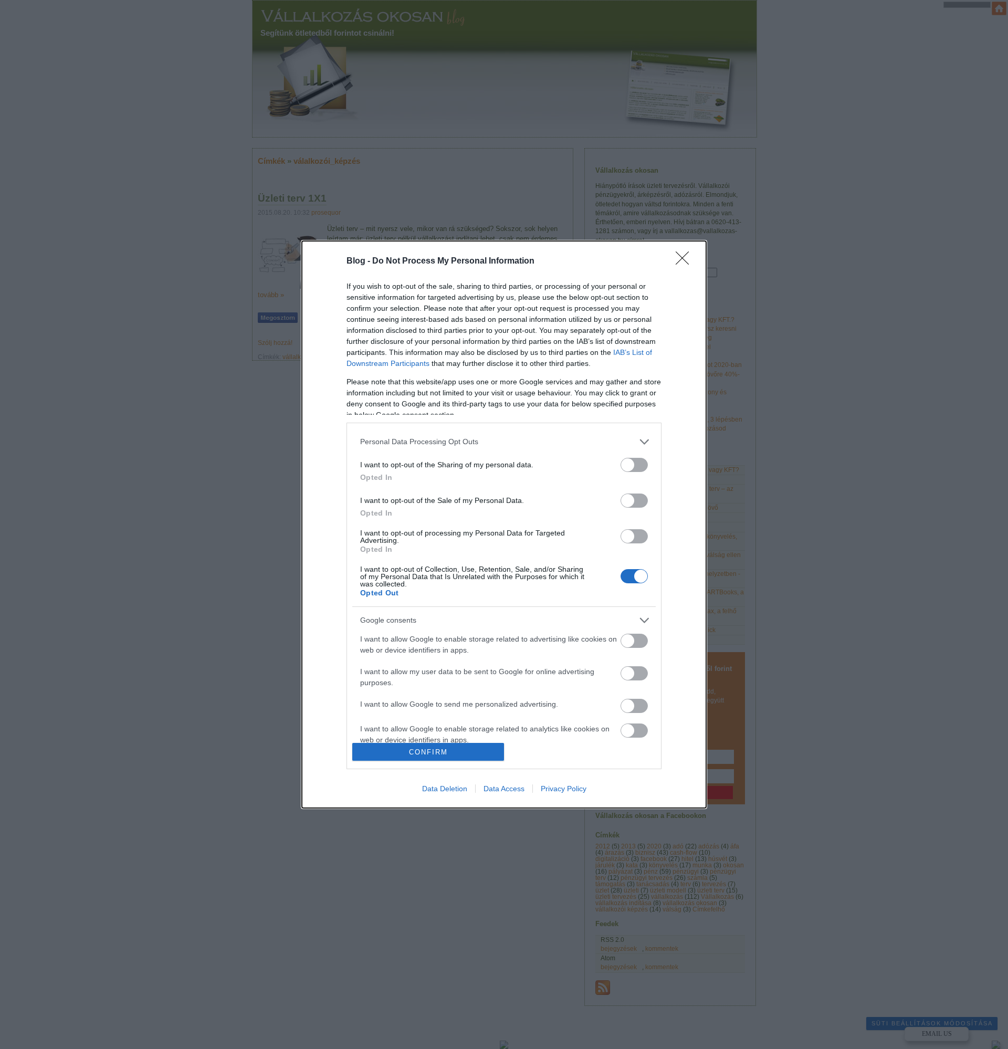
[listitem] (504, 441)
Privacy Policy (563, 788)
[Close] (686, 261)
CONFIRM (428, 752)
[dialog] (504, 524)
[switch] (634, 465)
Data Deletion (444, 788)
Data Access (504, 788)
